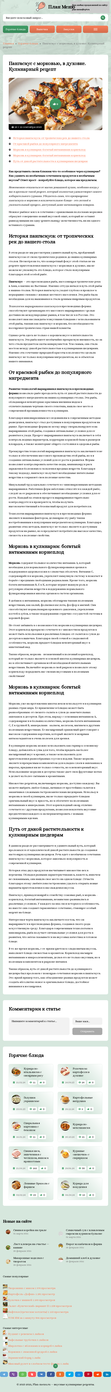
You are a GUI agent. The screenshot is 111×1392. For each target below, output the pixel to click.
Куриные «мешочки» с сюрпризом (81, 1154)
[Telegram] (4, 1374)
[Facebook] (51, 1374)
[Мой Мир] (79, 1374)
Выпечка (42, 29)
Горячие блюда (15, 29)
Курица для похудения (81, 1185)
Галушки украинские (31, 1099)
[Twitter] (70, 1374)
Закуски (68, 29)
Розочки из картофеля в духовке (81, 1072)
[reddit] (98, 1374)
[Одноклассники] (60, 1374)
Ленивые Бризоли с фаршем (36, 1185)
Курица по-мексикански (81, 1126)
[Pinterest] (88, 1374)
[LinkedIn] (107, 1374)
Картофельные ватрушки (83, 1099)
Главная (8, 43)
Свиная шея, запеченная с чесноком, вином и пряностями (36, 1156)
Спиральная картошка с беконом (32, 1127)
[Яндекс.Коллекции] (32, 1374)
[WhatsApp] (23, 1374)
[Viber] (13, 1374)
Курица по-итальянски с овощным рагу (33, 1072)
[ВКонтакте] (41, 1374)
